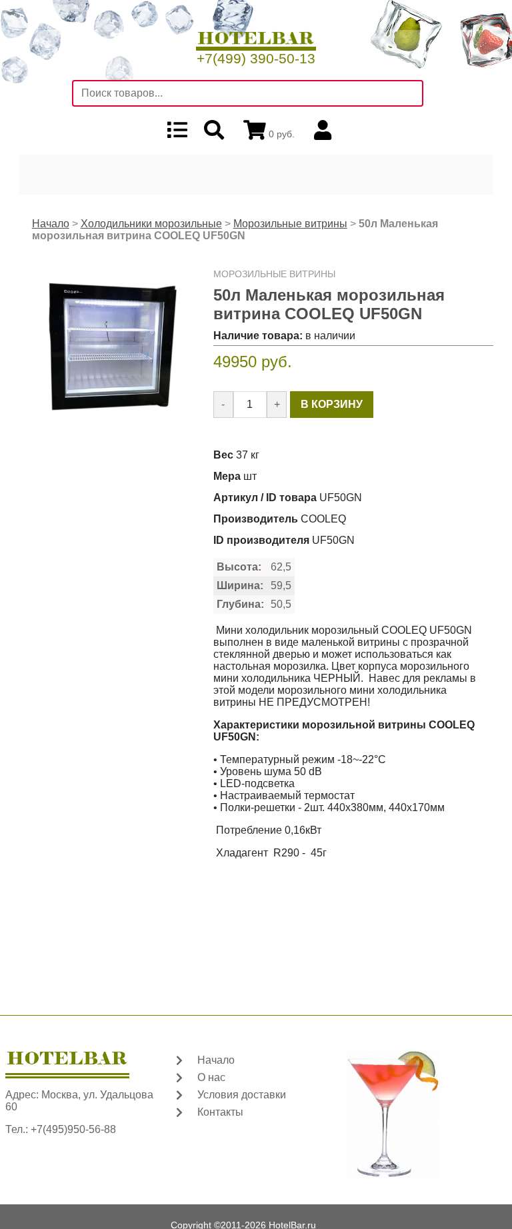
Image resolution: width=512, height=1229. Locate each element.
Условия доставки (241, 1094)
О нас (211, 1077)
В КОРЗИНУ (332, 404)
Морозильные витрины (290, 223)
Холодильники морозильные (151, 223)
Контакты (220, 1112)
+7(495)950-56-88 (73, 1129)
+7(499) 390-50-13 (256, 58)
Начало (50, 223)
